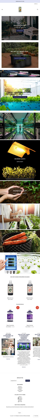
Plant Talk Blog (20, 390)
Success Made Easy (20, 218)
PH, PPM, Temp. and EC (20, 262)
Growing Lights (19, 159)
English (19, 412)
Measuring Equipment (20, 264)
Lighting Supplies (20, 161)
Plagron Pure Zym (30, 325)
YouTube (20, 401)
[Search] (37, 9)
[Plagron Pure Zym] (29, 315)
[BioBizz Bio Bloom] (29, 288)
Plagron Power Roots (10, 325)
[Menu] (2, 9)
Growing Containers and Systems (20, 240)
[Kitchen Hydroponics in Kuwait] (8, 347)
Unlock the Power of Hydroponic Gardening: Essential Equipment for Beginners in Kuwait (23, 338)
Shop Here (20, 386)
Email (20, 396)
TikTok (20, 400)
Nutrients (20, 125)
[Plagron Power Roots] (10, 315)
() (35, 3)
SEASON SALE (20, 387)
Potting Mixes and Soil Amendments (20, 193)
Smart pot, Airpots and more (20, 242)
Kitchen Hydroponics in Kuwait (8, 336)
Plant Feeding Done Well (19, 127)
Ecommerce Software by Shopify (24, 415)
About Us (20, 391)
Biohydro (17, 415)
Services (20, 389)
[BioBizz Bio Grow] (10, 288)
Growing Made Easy (20, 191)
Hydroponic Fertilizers (20, 215)
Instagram (20, 399)
